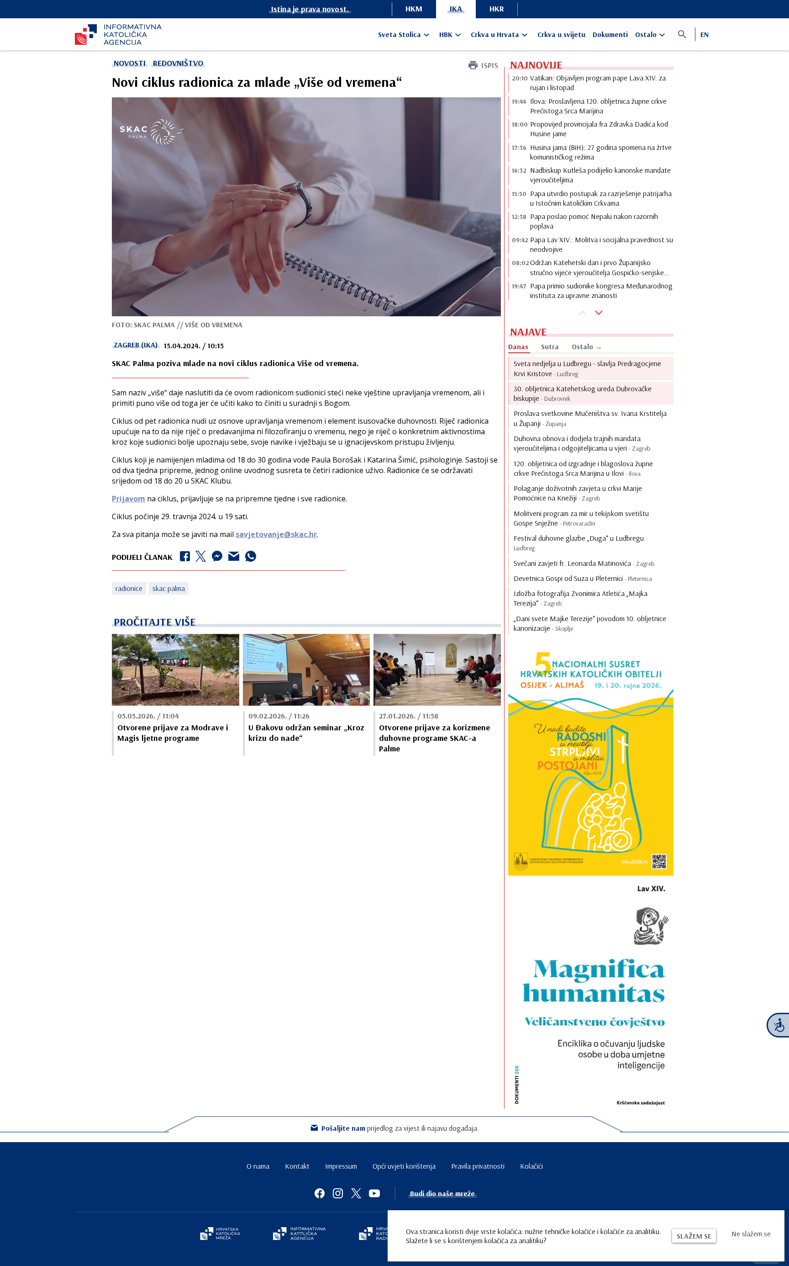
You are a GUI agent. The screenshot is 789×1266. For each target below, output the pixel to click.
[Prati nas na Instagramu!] (337, 1193)
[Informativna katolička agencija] (299, 1234)
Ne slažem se (751, 1233)
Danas (518, 346)
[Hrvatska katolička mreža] (220, 1234)
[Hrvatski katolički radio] (380, 1234)
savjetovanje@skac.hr (276, 534)
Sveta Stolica (399, 34)
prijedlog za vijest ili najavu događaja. (400, 1128)
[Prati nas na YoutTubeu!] (374, 1193)
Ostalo (646, 34)
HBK (445, 34)
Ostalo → (587, 346)
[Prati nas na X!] (356, 1193)
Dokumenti (610, 34)
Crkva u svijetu (561, 34)
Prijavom (128, 499)
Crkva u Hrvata (495, 34)
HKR (496, 8)
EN (704, 34)
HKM (413, 8)
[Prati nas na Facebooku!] (319, 1193)
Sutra (550, 346)
